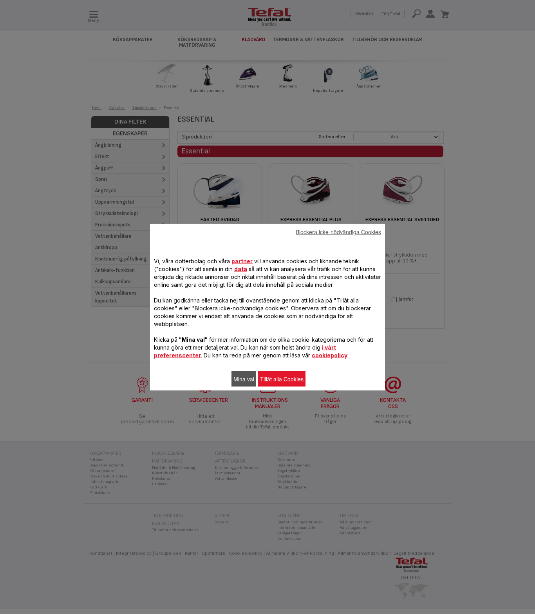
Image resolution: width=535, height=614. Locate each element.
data (240, 268)
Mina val (243, 379)
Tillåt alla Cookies (282, 379)
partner (242, 260)
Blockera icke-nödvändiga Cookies (338, 231)
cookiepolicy (329, 355)
